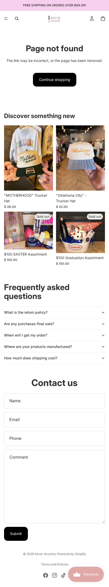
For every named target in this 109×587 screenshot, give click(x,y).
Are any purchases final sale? (29, 324)
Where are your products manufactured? (38, 346)
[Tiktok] (63, 575)
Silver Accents (45, 554)
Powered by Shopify (71, 554)
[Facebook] (46, 575)
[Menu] (6, 18)
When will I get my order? (25, 335)
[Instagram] (54, 575)
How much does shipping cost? (30, 358)
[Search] (16, 18)
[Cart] (102, 18)
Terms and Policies (54, 564)
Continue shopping (54, 79)
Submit (16, 533)
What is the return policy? (25, 312)
